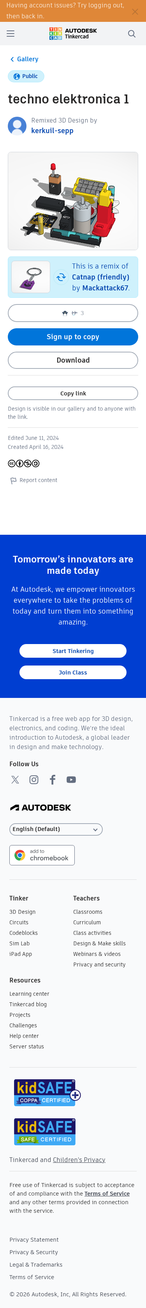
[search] (131, 33)
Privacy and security (99, 964)
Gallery (28, 59)
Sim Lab (19, 943)
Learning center (29, 994)
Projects (19, 1015)
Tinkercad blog (28, 1004)
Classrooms (87, 912)
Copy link (73, 393)
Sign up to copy (73, 337)
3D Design (22, 912)
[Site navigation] (10, 33)
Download (73, 360)
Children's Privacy (79, 1159)
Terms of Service (107, 1193)
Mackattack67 (105, 288)
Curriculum (87, 922)
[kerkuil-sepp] (17, 125)
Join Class (73, 672)
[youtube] (71, 779)
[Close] (135, 11)
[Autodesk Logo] (40, 808)
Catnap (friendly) (100, 277)
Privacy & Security (33, 1252)
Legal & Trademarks (36, 1264)
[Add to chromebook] (42, 854)
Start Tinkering (73, 651)
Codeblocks (23, 933)
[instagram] (34, 779)
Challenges (23, 1025)
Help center (24, 1036)
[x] (15, 779)
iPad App (20, 954)
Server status (26, 1046)
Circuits (18, 922)
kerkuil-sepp (52, 130)
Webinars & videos (97, 954)
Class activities (92, 933)
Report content (38, 480)
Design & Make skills (99, 943)
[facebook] (52, 779)
